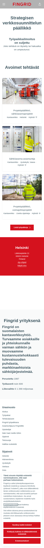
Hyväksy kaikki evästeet (22, 525)
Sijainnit (5, 437)
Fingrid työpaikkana (10, 422)
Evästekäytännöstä (10, 505)
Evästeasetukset (22, 541)
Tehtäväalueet (8, 419)
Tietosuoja (6, 440)
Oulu (4, 470)
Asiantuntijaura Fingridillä (13, 426)
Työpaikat (6, 415)
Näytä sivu (22, 266)
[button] (40, 4)
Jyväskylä (6, 463)
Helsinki (5, 456)
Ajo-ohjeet (22, 262)
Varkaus (5, 467)
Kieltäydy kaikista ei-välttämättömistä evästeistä (22, 533)
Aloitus (5, 412)
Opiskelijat (6, 429)
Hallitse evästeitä (9, 444)
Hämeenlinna (7, 459)
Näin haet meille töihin (11, 433)
